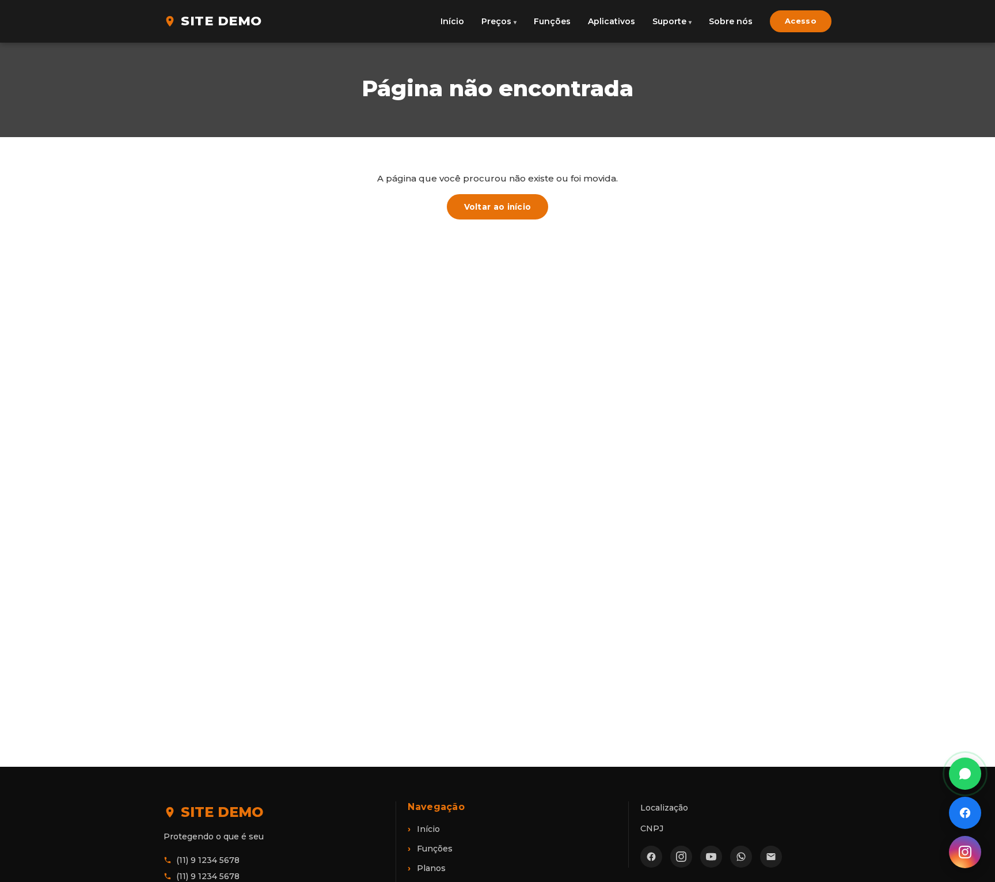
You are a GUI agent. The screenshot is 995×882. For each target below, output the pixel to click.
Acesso (800, 20)
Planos (431, 868)
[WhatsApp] (741, 857)
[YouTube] (711, 857)
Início (452, 21)
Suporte (669, 21)
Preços (496, 21)
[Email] (771, 857)
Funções (552, 21)
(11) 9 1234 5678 (208, 860)
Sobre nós (731, 21)
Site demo (221, 21)
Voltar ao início (497, 206)
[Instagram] (681, 857)
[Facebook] (651, 857)
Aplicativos (611, 21)
